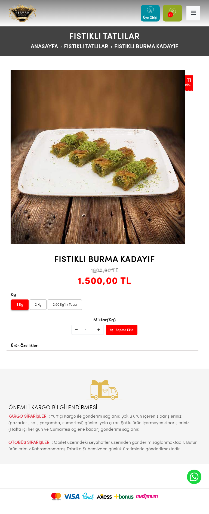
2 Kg (38, 305)
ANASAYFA (44, 46)
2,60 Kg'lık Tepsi (65, 305)
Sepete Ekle (124, 330)
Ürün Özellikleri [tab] (25, 345)
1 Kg (19, 305)
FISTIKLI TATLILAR (86, 46)
